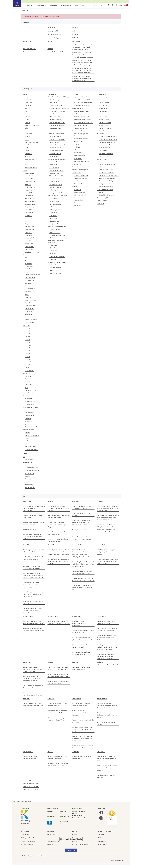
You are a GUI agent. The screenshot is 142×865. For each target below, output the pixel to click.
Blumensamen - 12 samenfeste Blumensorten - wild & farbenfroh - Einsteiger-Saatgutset (83, 78)
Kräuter (25, 170)
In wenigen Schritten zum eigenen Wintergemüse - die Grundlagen (58, 765)
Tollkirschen (28, 421)
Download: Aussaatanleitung (108, 139)
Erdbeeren (28, 376)
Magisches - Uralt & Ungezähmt (57, 159)
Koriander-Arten (30, 207)
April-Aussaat (103, 108)
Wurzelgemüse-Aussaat (106, 153)
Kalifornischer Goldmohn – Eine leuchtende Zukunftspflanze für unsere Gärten (82, 738)
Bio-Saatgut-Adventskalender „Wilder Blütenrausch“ (106, 622)
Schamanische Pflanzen (57, 170)
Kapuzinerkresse (30, 277)
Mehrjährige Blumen (56, 210)
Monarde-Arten (29, 221)
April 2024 (75, 751)
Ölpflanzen (53, 259)
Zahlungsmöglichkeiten (55, 31)
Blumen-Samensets (31, 320)
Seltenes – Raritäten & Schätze (57, 227)
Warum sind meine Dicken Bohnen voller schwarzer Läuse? (83, 507)
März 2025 (51, 698)
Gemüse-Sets (78, 141)
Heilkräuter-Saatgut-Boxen (82, 120)
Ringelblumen (29, 303)
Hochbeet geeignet (55, 153)
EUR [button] (102, 5)
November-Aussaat (105, 128)
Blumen (25, 255)
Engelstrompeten (30, 416)
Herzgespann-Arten (30, 201)
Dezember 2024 (102, 698)
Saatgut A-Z (26, 325)
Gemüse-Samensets (31, 167)
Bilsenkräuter (29, 413)
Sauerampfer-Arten (30, 238)
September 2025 (102, 616)
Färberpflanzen (54, 248)
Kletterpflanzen (29, 280)
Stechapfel (28, 418)
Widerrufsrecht (76, 38)
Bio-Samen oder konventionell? (108, 175)
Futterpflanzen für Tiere (57, 193)
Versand (44, 856)
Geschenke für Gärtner (79, 108)
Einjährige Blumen (55, 204)
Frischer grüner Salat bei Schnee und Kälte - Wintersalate (57, 757)
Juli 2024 (50, 751)
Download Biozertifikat (79, 818)
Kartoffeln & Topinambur (32, 125)
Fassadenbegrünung (56, 184)
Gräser (51, 207)
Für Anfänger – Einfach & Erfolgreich (59, 97)
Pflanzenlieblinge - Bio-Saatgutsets (81, 135)
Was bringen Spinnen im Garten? (108, 665)
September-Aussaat (105, 122)
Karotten (27, 122)
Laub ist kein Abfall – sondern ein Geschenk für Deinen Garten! (107, 629)
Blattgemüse (28, 106)
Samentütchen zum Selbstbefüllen (80, 199)
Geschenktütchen (79, 192)
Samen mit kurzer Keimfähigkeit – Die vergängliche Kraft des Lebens (33, 622)
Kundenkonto (29, 465)
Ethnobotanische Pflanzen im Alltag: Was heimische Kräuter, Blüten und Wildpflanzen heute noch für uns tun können (106, 528)
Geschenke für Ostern (81, 181)
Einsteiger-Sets (76, 164)
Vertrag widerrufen (71, 850)
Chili (26, 111)
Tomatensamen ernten (106, 187)
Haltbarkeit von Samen (106, 170)
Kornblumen (28, 286)
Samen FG (28, 342)
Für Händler (26, 482)
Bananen (27, 432)
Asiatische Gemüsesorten (57, 139)
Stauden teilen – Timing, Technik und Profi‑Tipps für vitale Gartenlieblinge (33, 610)
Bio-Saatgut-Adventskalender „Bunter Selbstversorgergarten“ (82, 639)
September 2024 (28, 751)
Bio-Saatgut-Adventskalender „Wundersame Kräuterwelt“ (81, 653)
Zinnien (27, 317)
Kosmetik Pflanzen (55, 131)
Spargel (27, 151)
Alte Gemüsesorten (55, 136)
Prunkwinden (29, 297)
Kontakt (50, 41)
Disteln (27, 261)
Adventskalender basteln (82, 106)
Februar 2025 (76, 698)
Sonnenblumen (29, 308)
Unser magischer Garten (30, 784)
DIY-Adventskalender (80, 195)
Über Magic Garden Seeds (105, 189)
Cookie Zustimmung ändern (56, 52)
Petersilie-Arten (29, 227)
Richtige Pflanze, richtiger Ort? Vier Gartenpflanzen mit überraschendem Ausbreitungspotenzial (33, 526)
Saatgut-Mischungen (56, 106)
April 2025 (26, 698)
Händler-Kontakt (30, 487)
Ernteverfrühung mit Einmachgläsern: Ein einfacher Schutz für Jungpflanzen (81, 552)
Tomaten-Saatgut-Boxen (81, 128)
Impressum (75, 28)
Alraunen (27, 410)
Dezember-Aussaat (105, 131)
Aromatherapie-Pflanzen (57, 122)
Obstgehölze (28, 399)
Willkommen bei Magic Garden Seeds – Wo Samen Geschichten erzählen (107, 758)
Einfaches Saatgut (55, 100)
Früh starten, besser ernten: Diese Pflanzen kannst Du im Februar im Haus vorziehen (107, 561)
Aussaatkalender (102, 97)
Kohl (26, 128)
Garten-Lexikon (102, 201)
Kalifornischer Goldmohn (32, 275)
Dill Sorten (28, 184)
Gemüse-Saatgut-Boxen (81, 117)
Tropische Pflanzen (30, 447)
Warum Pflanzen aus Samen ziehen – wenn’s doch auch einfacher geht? (58, 622)
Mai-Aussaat (102, 111)
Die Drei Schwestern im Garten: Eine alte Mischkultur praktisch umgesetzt (34, 559)
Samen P (27, 359)
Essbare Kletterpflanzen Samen (59, 145)
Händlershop (27, 41)
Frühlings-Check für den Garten (82, 557)
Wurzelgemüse (29, 159)
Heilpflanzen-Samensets (32, 252)
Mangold (27, 136)
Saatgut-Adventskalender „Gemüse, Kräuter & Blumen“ (83, 632)
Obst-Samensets (30, 393)
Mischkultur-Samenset (56, 151)
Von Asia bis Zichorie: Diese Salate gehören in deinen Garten (58, 712)
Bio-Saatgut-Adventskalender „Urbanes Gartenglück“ (81, 646)
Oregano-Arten (29, 224)
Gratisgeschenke (53, 45)
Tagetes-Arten (29, 244)
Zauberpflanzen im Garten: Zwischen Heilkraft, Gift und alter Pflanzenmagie (33, 585)
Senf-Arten (28, 241)
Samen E (27, 339)
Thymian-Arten (29, 246)
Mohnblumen (29, 291)
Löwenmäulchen (30, 289)
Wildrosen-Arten (30, 401)
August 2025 (27, 662)
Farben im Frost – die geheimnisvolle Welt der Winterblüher (79, 623)
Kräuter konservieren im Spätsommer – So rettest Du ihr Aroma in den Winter (32, 669)
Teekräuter (53, 114)
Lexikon (25, 45)
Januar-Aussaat (104, 100)
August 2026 (27, 501)
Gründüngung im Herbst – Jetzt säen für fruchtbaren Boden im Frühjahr (106, 638)
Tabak (26, 444)
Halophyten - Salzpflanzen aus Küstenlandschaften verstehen (32, 567)
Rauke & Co (28, 232)
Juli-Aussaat (102, 117)
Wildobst (27, 382)
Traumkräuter (54, 162)
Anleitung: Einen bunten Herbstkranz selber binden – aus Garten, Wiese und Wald (107, 647)
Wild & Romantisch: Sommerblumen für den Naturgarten (79, 713)
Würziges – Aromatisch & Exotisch (58, 262)
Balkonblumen (54, 199)
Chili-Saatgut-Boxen (80, 114)
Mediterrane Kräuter (56, 268)
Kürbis (27, 131)
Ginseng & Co (29, 196)
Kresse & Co (28, 210)
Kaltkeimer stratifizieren (106, 145)
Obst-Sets (77, 150)
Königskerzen (29, 283)
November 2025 (53, 616)
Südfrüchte (28, 385)
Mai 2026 (100, 501)
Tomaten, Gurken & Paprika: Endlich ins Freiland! (83, 721)
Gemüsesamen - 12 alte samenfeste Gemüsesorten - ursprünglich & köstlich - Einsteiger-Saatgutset (83, 47)
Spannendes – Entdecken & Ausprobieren (56, 241)
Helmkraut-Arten (30, 199)
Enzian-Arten (29, 190)
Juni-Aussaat (103, 114)
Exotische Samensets (31, 449)
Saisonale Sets (76, 172)
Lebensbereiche (30, 323)
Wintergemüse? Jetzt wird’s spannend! (80, 531)
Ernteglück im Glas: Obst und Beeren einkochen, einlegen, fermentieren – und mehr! (106, 656)
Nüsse (26, 387)
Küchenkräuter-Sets (31, 249)
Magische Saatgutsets (81, 139)
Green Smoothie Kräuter (57, 256)
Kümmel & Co (29, 213)
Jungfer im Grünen (30, 272)
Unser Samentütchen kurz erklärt (107, 166)
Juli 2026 (50, 501)
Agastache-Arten (30, 173)
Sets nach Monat (79, 184)
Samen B (27, 331)
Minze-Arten (28, 218)
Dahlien (27, 258)
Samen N (27, 354)
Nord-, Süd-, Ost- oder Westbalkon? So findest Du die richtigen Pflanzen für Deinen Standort (83, 564)
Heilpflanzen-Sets (79, 156)
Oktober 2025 (76, 616)
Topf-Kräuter (53, 103)
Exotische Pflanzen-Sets (81, 161)
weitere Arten (29, 424)
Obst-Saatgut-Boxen (80, 125)
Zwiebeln (27, 165)
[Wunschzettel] (112, 5)
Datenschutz (76, 35)
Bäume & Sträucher (29, 396)
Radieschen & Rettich (31, 142)
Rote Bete (28, 145)
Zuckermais (28, 134)
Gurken (27, 120)
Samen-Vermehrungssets (80, 170)
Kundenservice (27, 462)
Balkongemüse (54, 142)
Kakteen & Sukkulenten (32, 435)
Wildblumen (28, 314)
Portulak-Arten (29, 230)
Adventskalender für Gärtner (83, 100)
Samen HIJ (28, 345)
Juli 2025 (50, 662)
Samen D (27, 337)
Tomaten (27, 156)
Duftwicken (28, 263)
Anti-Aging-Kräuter (55, 128)
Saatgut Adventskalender (80, 97)
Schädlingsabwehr (55, 187)
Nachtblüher (53, 213)
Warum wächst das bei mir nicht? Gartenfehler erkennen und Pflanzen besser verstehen (82, 522)
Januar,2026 (101, 545)
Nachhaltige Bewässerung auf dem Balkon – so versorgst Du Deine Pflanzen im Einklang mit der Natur (58, 552)
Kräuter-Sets (78, 153)
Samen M (27, 351)
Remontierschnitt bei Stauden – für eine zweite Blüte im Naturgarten (58, 675)
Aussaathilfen (101, 134)
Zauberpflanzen (54, 173)
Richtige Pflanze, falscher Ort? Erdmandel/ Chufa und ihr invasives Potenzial (33, 536)
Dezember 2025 (28, 616)
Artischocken (29, 100)
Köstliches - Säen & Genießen (56, 134)
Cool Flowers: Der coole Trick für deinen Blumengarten (32, 757)
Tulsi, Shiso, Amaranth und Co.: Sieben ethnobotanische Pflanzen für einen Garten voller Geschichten (33, 575)
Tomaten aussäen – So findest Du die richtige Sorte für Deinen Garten (83, 579)
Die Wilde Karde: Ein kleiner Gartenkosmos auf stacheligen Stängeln (57, 525)
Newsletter (26, 52)
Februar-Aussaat (104, 103)
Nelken (27, 294)
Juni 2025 (75, 662)
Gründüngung (54, 190)
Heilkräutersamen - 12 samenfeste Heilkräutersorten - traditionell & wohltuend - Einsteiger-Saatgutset (82, 63)
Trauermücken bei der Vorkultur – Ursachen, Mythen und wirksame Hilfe (82, 588)
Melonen (27, 379)
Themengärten (54, 221)
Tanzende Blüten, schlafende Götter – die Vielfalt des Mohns (58, 682)
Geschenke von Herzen (81, 178)
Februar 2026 (76, 545)
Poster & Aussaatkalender (82, 203)
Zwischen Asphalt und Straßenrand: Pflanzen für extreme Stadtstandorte (34, 508)
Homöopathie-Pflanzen (57, 125)
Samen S (27, 365)
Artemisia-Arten (29, 176)
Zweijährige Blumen (56, 224)
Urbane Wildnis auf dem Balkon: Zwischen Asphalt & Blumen (82, 572)
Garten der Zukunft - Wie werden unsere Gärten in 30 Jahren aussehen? (107, 768)
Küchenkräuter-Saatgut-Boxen (83, 122)
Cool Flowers (53, 251)
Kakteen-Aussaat (104, 156)
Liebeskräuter (54, 165)
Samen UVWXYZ (29, 370)
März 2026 (51, 545)
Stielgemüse (28, 153)
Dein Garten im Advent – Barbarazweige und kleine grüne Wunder (107, 715)
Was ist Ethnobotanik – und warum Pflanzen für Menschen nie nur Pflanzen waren (33, 594)
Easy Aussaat (76, 41)
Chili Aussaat (103, 151)
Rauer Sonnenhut (30, 300)
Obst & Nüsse (27, 373)
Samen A (27, 328)
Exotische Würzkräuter (56, 273)
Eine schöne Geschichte (106, 195)
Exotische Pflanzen (28, 430)
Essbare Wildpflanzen (56, 148)
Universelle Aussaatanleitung (108, 136)
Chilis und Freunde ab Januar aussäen (106, 723)
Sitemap (50, 48)
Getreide (27, 117)
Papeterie (75, 187)
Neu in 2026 (53, 245)
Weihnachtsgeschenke (81, 175)
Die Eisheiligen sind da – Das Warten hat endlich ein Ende (34, 551)
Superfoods (53, 254)
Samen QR (28, 362)
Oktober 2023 (27, 781)
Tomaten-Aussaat (104, 148)
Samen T (27, 368)
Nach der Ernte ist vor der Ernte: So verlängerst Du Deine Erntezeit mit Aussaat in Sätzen (108, 508)
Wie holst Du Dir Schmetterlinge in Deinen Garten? (82, 757)
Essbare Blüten (54, 265)
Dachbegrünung (54, 182)
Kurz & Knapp (29, 459)
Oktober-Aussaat (104, 125)
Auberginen (28, 103)
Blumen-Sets (78, 158)
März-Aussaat (103, 106)
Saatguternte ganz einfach (107, 184)
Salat (26, 148)
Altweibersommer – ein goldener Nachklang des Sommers (33, 687)
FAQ (24, 456)
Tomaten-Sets (78, 144)
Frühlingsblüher (54, 218)
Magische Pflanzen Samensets (34, 427)
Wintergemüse (54, 156)
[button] (108, 5)
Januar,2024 (101, 751)
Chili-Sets (77, 147)
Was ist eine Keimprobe (106, 172)
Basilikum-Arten (29, 179)
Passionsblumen (30, 441)
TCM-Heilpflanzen (55, 117)
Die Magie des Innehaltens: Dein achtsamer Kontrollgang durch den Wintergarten (33, 630)
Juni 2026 (75, 501)
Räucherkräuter (54, 167)
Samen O (27, 356)
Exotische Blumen (55, 232)
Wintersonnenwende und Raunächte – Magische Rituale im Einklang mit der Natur (107, 706)
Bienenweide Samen (56, 179)
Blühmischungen (55, 201)
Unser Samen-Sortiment (30, 789)
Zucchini (27, 162)
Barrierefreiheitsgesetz (54, 38)
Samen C (27, 334)
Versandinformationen (54, 35)
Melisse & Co (28, 215)
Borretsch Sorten (30, 182)
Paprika (27, 139)
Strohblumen (29, 311)
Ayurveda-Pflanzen (55, 120)
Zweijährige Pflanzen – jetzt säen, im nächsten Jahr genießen (59, 516)
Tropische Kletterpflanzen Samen (57, 236)
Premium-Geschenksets (79, 131)
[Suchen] (96, 5)
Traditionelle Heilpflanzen (57, 111)
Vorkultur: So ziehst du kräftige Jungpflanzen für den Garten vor (33, 705)
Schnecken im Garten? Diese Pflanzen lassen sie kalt (81, 668)
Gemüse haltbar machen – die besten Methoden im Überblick (32, 694)
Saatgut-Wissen (102, 159)
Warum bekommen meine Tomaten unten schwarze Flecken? (59, 533)
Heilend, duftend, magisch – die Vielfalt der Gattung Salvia (57, 705)
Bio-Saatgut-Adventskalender (83, 103)
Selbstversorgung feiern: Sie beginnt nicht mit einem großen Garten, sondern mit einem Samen (108, 517)
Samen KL (28, 348)
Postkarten (77, 189)
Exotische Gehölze (30, 404)
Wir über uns (51, 28)
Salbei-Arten (28, 235)
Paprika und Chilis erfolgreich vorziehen (106, 776)
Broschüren (77, 206)
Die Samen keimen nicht (106, 162)
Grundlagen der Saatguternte (108, 181)
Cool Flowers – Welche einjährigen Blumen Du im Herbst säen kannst (58, 668)
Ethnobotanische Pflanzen (31, 407)
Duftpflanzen (53, 215)
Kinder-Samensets (77, 167)
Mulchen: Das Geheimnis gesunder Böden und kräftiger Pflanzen (58, 719)
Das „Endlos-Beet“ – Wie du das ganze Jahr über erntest (82, 705)
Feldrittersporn (29, 266)
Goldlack (27, 269)
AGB (73, 31)
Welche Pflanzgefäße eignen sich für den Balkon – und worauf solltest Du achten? (59, 561)
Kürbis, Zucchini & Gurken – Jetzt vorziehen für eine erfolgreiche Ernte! (82, 729)
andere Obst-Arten (30, 390)
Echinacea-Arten (30, 187)
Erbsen (27, 114)
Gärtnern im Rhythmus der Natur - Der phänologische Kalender (82, 747)
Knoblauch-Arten (30, 204)
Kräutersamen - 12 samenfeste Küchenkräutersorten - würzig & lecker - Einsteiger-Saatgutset (82, 70)
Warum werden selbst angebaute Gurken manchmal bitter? (58, 540)
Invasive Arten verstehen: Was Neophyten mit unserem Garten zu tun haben (58, 508)
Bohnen (27, 108)
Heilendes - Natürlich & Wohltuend (58, 108)
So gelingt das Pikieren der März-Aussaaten (33, 602)
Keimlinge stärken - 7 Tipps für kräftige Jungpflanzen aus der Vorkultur (106, 552)
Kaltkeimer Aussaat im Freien (108, 142)
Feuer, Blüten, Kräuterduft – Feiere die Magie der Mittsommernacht (82, 538)
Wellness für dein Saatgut (107, 178)
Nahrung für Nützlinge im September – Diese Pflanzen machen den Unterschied (31, 678)
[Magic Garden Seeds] (17, 5)
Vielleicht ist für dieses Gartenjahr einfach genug (33, 516)
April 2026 (26, 545)
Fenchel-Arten (29, 193)
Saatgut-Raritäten (55, 230)
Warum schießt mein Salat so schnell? (81, 514)
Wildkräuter (53, 271)
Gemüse (25, 97)
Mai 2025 (100, 662)
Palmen (27, 438)
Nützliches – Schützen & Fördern (57, 176)
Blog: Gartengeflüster (29, 48)
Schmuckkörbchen (30, 306)
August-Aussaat (104, 120)
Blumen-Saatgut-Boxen (81, 111)
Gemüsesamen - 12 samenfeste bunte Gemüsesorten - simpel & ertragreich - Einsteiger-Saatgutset (82, 55)
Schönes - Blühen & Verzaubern (57, 196)
